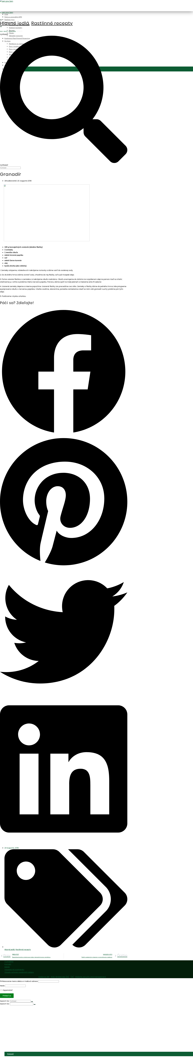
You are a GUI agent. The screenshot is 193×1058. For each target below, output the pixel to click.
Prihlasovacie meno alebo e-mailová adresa (19, 981)
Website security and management (90, 977)
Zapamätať (7, 990)
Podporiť (10, 1054)
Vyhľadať (4, 34)
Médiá (7, 967)
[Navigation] (1, 26)
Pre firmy (7, 1030)
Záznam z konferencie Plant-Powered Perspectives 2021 (29, 1042)
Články (11, 33)
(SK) (72, 977)
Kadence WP (44, 977)
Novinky (12, 1044)
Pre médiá (8, 1048)
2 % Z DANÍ (9, 1051)
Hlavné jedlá (14, 23)
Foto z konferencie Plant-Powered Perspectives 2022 (28, 1039)
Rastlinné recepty (52, 23)
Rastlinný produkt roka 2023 (19, 1017)
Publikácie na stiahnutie (17, 1033)
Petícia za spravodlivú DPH (13, 17)
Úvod (6, 14)
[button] (63, 372)
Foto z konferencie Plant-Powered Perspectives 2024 (28, 1035)
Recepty (6, 31)
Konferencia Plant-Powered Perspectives (19, 1028)
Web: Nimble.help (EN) (60, 977)
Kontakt (7, 964)
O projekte (8, 961)
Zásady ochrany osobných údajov (19, 972)
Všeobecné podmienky (14, 969)
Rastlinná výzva (9, 20)
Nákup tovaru (14, 1046)
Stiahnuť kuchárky (15, 28)
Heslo (2, 985)
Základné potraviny (16, 1026)
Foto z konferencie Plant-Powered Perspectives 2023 (28, 1037)
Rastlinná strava (10, 1015)
